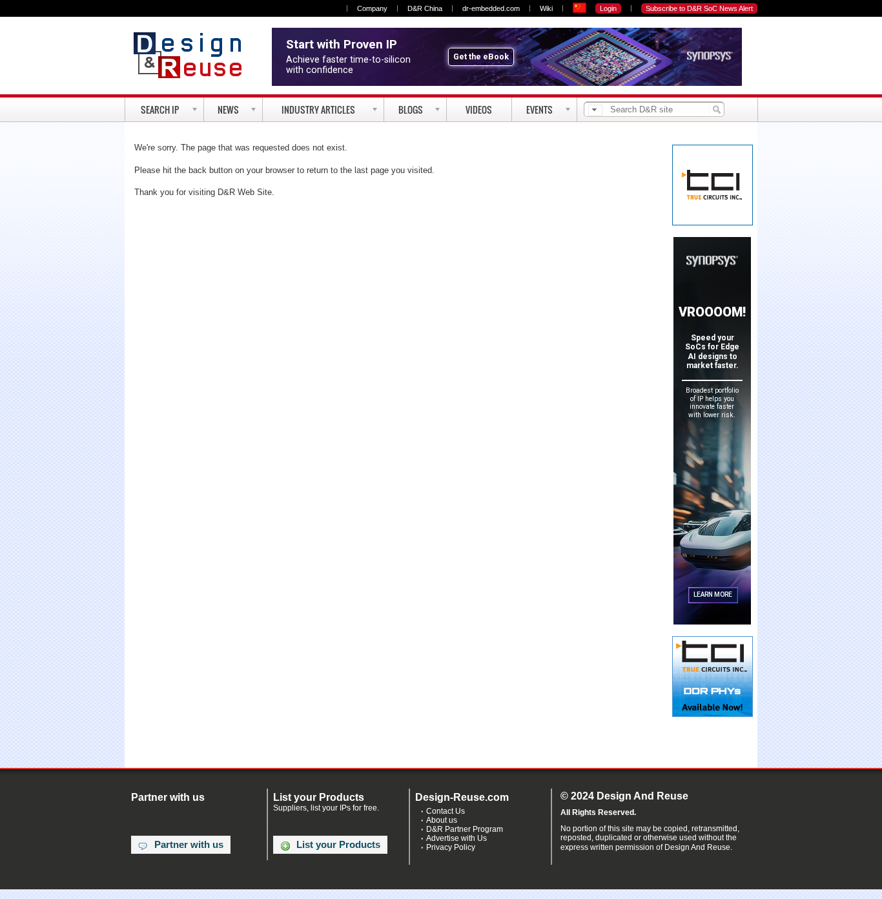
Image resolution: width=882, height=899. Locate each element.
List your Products (338, 845)
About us (441, 820)
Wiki (546, 8)
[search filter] (595, 110)
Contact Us (445, 811)
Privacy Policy (450, 847)
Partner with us (188, 845)
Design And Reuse (194, 54)
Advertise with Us (456, 838)
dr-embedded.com (491, 8)
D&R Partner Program (464, 829)
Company (372, 8)
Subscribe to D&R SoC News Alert (699, 8)
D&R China (424, 8)
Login (608, 8)
